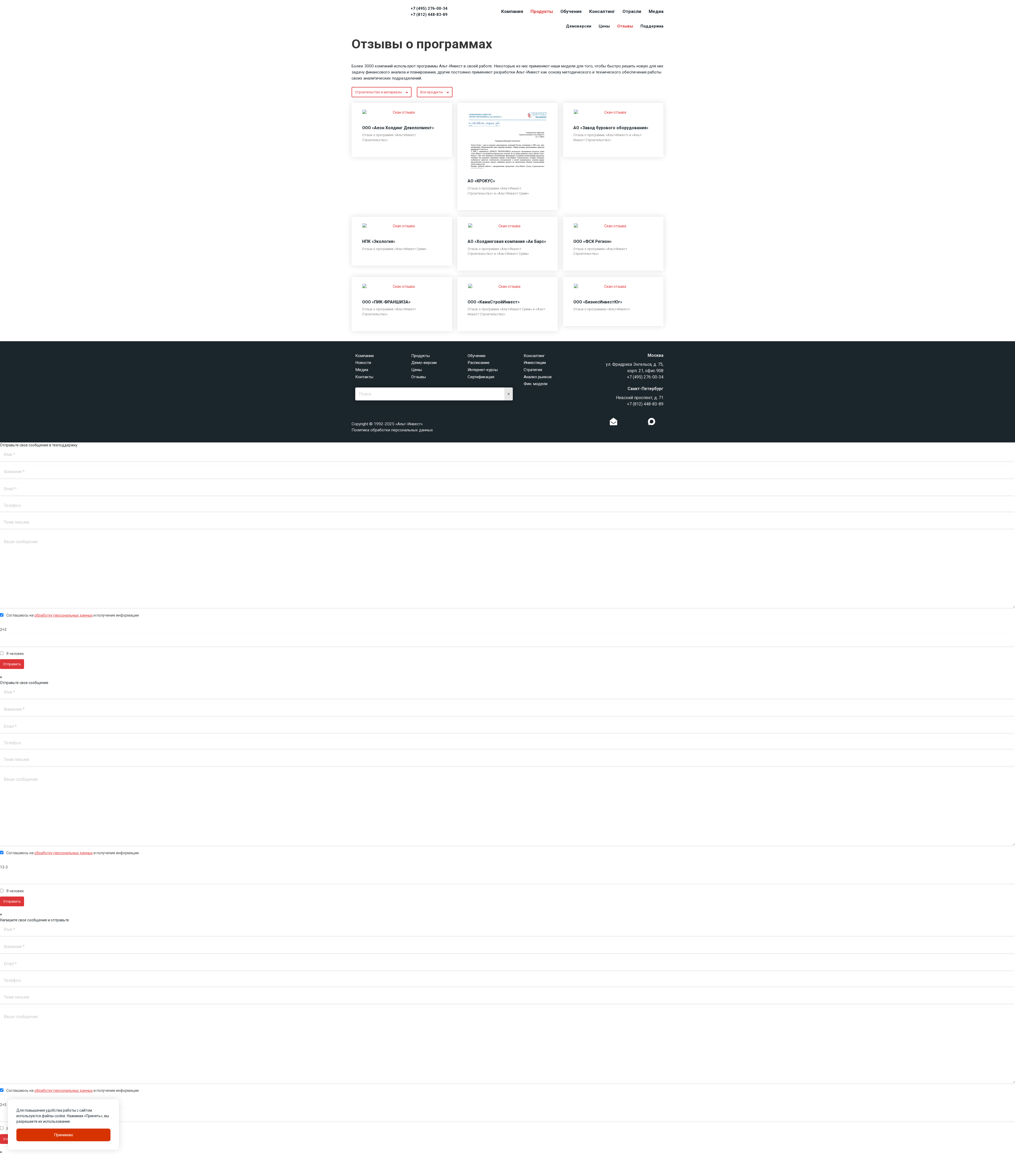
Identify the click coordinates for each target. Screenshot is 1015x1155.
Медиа (656, 11)
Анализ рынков (538, 377)
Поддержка (651, 26)
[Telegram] (641, 423)
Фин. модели (535, 383)
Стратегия (533, 369)
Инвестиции (535, 362)
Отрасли (631, 11)
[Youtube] (662, 423)
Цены (604, 26)
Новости (363, 362)
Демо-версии (424, 362)
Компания (512, 11)
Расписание (479, 362)
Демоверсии (578, 26)
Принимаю (63, 1135)
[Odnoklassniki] (624, 423)
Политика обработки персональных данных (392, 430)
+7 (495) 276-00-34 (429, 8)
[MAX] (651, 421)
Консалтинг (602, 11)
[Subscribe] (613, 423)
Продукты (541, 11)
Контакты (364, 377)
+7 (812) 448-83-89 (429, 14)
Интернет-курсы (483, 369)
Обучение (571, 11)
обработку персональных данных (63, 615)
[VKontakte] (632, 423)
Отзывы (625, 26)
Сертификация (481, 377)
